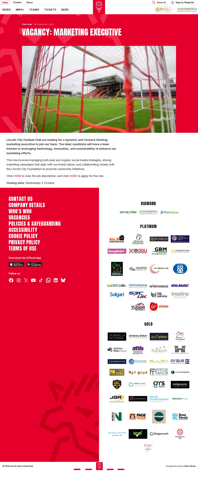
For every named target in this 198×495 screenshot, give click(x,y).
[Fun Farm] (138, 372)
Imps (5, 2)
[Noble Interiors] (117, 416)
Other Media (190, 466)
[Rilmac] (180, 285)
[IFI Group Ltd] (159, 269)
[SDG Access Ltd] (138, 434)
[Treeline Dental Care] (180, 295)
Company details (27, 205)
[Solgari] (117, 295)
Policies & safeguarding (35, 223)
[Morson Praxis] (180, 399)
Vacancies (19, 217)
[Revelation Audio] (117, 434)
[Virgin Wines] (159, 306)
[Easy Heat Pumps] (138, 251)
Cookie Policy (23, 236)
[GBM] (159, 251)
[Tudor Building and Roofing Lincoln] (138, 306)
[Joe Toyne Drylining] (138, 398)
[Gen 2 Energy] (148, 212)
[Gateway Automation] (180, 372)
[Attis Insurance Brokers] (138, 350)
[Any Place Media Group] (117, 350)
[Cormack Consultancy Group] (180, 239)
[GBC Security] (117, 384)
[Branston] (127, 212)
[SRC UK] (138, 295)
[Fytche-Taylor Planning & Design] (159, 372)
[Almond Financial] (138, 238)
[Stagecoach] (159, 434)
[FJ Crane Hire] (117, 372)
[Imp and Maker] (180, 384)
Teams (34, 9)
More (65, 9)
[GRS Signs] (159, 384)
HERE (17, 176)
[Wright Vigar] (148, 447)
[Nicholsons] (138, 285)
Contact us (21, 198)
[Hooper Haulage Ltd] (138, 269)
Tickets (17, 2)
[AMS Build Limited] (180, 336)
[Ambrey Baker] (138, 336)
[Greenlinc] (117, 269)
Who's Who (20, 211)
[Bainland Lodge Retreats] (159, 349)
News (6, 9)
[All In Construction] (117, 239)
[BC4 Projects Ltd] (159, 239)
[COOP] (180, 269)
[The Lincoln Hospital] (159, 399)
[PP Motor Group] (159, 416)
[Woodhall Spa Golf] (180, 434)
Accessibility (23, 229)
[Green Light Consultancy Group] (138, 384)
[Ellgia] (159, 361)
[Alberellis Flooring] (117, 336)
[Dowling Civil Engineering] (138, 362)
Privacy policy (24, 242)
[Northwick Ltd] (159, 286)
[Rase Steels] (180, 416)
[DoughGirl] (117, 251)
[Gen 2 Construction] (180, 251)
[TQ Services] (159, 294)
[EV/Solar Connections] (180, 361)
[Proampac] (169, 212)
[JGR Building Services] (117, 399)
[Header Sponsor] (187, 10)
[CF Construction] (117, 361)
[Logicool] (117, 285)
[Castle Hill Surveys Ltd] (180, 350)
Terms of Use (23, 248)
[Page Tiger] (138, 416)
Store (29, 2)
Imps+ (20, 9)
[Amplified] (159, 336)
